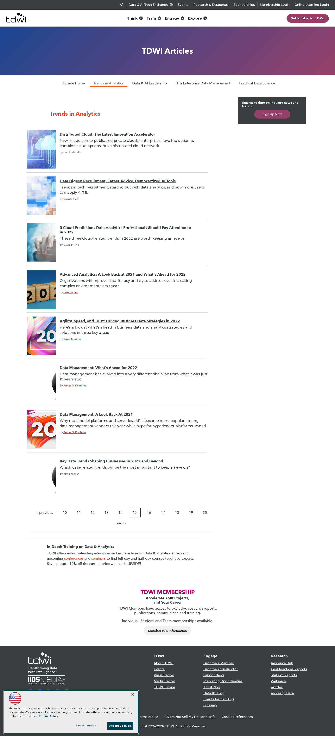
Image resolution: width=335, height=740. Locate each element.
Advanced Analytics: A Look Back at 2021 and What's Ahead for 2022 (123, 274)
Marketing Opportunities (223, 681)
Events (183, 5)
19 (191, 512)
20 (205, 512)
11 (79, 512)
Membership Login (275, 5)
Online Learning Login (311, 5)
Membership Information (167, 631)
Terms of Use (147, 717)
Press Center (164, 675)
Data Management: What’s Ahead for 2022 (98, 368)
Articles (277, 687)
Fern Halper (70, 292)
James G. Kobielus (74, 385)
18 (177, 512)
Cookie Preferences (237, 717)
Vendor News (213, 675)
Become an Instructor (220, 669)
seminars (98, 558)
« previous (45, 512)
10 (65, 512)
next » (121, 523)
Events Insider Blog (218, 699)
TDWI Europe (164, 687)
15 (135, 512)
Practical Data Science (257, 83)
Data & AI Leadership (149, 83)
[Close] (132, 694)
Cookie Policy (48, 716)
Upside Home (74, 83)
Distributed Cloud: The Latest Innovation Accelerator (107, 134)
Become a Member (218, 663)
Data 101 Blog (213, 693)
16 (149, 512)
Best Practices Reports (289, 669)
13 (106, 512)
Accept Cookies (120, 725)
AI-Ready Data (282, 693)
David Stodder (72, 339)
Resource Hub (282, 663)
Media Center (164, 681)
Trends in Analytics (108, 83)
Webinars (278, 681)
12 (93, 512)
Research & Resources (211, 5)
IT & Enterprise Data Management (203, 83)
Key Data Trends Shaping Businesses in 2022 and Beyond (111, 461)
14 (120, 512)
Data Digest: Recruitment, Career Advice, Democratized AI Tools (118, 181)
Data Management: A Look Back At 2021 (96, 414)
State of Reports (284, 675)
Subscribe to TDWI (308, 18)
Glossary (210, 705)
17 (163, 512)
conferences (73, 558)
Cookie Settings (87, 725)
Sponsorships (244, 5)
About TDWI (164, 663)
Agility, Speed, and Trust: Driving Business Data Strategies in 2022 (120, 321)
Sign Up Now (272, 114)
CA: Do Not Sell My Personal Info (190, 717)
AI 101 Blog (211, 687)
